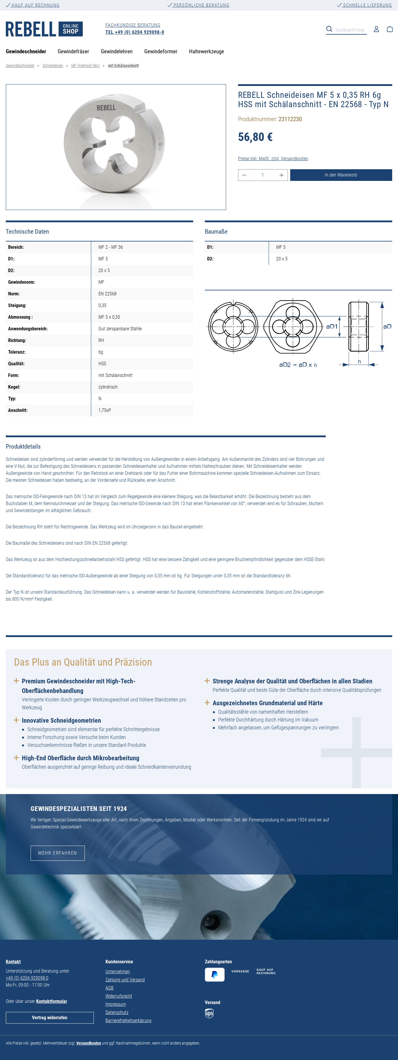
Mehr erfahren (57, 853)
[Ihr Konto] (376, 29)
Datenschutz (116, 1012)
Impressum (115, 1004)
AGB (109, 988)
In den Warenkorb (341, 175)
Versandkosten (88, 1043)
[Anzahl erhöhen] (282, 175)
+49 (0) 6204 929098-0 (27, 978)
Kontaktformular (51, 1001)
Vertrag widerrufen (49, 1017)
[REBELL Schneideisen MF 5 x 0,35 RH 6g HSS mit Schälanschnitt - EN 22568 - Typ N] (116, 147)
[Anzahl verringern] (244, 175)
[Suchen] (331, 28)
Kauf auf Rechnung (35, 5)
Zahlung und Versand (125, 980)
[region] (116, 147)
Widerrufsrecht (118, 996)
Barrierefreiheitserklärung (128, 1020)
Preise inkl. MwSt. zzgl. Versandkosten (273, 158)
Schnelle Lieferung (367, 5)
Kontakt (13, 961)
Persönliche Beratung (201, 5)
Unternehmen (117, 971)
